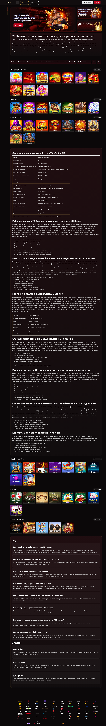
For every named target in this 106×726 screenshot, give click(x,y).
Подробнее (18, 25)
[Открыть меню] (17, 2)
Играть (16, 83)
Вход (97, 2)
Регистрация (87, 2)
